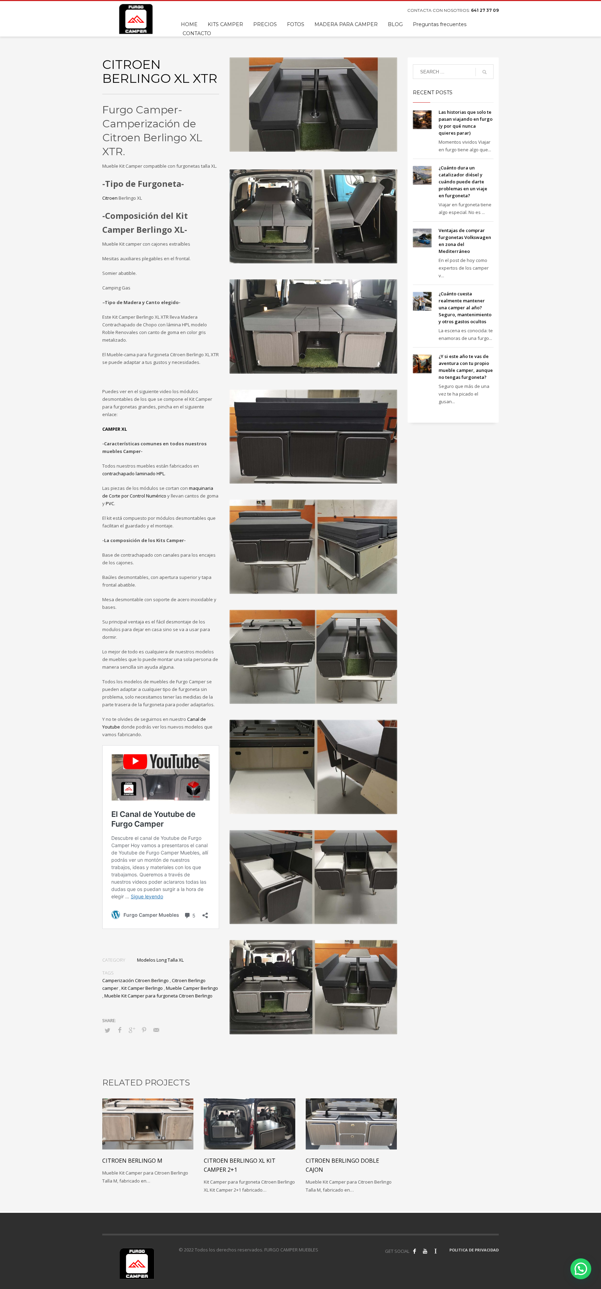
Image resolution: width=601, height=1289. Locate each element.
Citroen (110, 198)
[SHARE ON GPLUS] (132, 1030)
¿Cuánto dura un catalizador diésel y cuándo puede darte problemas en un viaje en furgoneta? (463, 182)
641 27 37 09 (485, 10)
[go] (484, 72)
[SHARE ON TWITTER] (107, 1030)
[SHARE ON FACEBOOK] (119, 1030)
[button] (580, 1268)
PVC (110, 503)
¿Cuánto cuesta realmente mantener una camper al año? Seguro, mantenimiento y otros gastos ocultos (465, 308)
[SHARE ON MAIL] (156, 1030)
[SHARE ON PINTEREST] (144, 1030)
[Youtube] (425, 1251)
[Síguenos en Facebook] (414, 1251)
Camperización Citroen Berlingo (135, 980)
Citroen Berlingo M (132, 1160)
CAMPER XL (114, 429)
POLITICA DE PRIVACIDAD (474, 1249)
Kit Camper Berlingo (142, 988)
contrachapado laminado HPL (133, 473)
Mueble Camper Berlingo (192, 988)
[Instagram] (435, 1251)
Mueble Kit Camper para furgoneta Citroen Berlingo (158, 996)
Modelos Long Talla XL (160, 960)
